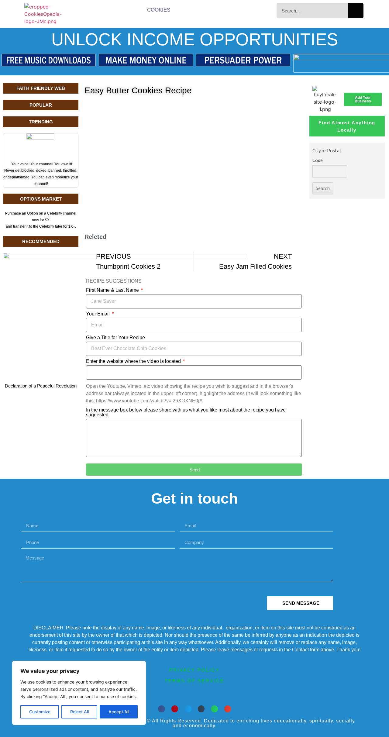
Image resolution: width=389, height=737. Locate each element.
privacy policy (194, 670)
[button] (161, 708)
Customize (39, 711)
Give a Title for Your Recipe (115, 337)
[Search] (355, 10)
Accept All (118, 711)
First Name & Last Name (113, 290)
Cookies (158, 10)
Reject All (79, 711)
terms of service (194, 680)
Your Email (98, 314)
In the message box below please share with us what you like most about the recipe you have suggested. (186, 412)
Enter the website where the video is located (134, 361)
